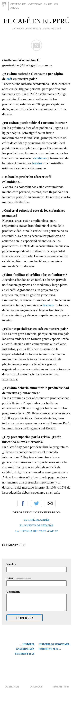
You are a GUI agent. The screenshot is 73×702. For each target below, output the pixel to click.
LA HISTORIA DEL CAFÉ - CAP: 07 (36, 531)
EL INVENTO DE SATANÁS (36, 525)
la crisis (48, 305)
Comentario (13, 591)
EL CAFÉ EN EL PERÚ (36, 21)
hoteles (37, 163)
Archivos (36, 686)
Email (50, 503)
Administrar (61, 686)
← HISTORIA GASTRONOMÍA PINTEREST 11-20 (24, 649)
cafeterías (40, 158)
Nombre (11, 564)
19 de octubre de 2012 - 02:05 (30, 28)
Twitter (36, 503)
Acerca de (12, 686)
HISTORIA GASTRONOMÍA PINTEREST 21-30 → (54, 646)
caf (8, 79)
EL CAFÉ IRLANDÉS (36, 519)
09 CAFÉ (56, 28)
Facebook (22, 503)
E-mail (19, 578)
